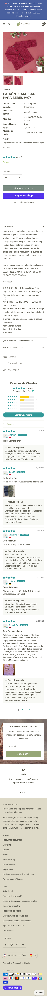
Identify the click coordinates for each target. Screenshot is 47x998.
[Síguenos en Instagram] (11, 944)
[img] (9, 431)
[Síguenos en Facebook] (6, 944)
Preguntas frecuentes (12, 840)
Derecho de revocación (13, 896)
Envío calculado (25, 143)
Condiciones (8, 930)
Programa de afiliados (13, 879)
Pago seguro (13, 369)
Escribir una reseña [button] (23, 415)
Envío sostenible (15, 363)
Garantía (12, 357)
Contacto (7, 845)
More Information (23, 16)
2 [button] (22, 710)
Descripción (8, 226)
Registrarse (8, 869)
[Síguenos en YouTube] (23, 944)
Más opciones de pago (24, 202)
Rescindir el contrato (12, 906)
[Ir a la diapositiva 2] (22, 792)
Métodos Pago (9, 859)
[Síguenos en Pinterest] (17, 944)
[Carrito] (42, 24)
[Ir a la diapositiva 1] (20, 792)
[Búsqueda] (9, 24)
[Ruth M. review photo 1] (9, 491)
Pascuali (6, 89)
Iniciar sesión (9, 864)
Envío (5, 854)
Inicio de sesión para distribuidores (18, 874)
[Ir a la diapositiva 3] (24, 792)
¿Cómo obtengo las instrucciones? (18, 341)
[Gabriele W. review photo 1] (9, 670)
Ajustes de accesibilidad (13, 925)
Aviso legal (8, 891)
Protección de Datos (12, 911)
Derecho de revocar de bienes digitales (20, 901)
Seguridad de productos (13, 347)
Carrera (6, 850)
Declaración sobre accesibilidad (17, 921)
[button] (9, 157)
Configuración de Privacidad (15, 916)
